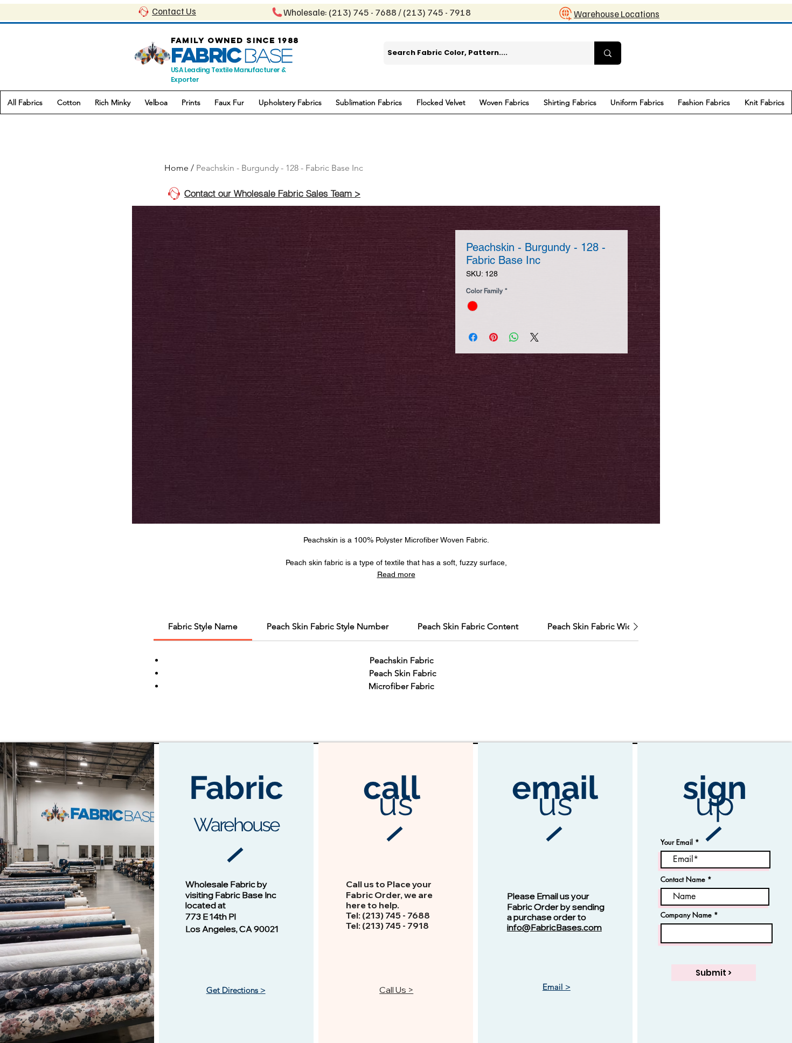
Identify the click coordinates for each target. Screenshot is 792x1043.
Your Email (677, 842)
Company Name (686, 915)
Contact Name (683, 879)
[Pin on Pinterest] (493, 337)
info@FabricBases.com (554, 927)
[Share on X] (534, 337)
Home (176, 168)
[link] (203, 626)
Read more (396, 574)
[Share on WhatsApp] (514, 337)
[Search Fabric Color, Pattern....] (607, 53)
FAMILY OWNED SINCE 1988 (235, 40)
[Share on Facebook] (473, 337)
